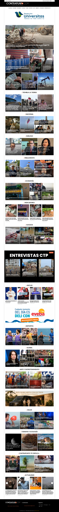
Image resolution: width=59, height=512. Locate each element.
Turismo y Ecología (30, 431)
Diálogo (29, 136)
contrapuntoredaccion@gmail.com (29, 505)
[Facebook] (39, 504)
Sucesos (7, 239)
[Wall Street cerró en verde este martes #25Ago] (36, 187)
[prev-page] (7, 210)
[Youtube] (39, 506)
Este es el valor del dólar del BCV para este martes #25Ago (11, 219)
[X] (49, 504)
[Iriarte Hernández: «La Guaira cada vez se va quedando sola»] (12, 268)
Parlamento (30, 158)
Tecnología (24, 442)
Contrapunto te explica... (29, 453)
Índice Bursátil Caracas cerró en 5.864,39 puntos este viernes (47, 219)
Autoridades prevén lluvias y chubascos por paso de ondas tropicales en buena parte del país (48, 492)
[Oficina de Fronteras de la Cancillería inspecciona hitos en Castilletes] (27, 124)
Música (31, 376)
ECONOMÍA (29, 181)
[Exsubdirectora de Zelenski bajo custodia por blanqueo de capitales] (12, 358)
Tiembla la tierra (30, 92)
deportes (29, 326)
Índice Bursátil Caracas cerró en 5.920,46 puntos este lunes (23, 219)
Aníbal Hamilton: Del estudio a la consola (46, 301)
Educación (24, 81)
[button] (53, 1)
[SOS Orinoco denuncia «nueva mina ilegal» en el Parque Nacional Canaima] (46, 442)
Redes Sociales (8, 466)
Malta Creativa (37, 510)
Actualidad (8, 442)
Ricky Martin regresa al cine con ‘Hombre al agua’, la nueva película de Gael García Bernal (23, 492)
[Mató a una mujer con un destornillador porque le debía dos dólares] (12, 235)
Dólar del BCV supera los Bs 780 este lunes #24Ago (35, 219)
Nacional (8, 128)
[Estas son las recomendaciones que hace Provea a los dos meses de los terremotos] (36, 61)
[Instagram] (44, 504)
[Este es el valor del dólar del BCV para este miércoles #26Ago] (13, 81)
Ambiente (44, 477)
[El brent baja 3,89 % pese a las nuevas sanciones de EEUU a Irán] (46, 81)
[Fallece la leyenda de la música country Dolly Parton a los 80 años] (36, 375)
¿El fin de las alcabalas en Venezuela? (11, 301)
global (29, 347)
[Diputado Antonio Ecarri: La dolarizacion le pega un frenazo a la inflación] (44, 164)
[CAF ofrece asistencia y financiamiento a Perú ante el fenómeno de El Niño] (27, 358)
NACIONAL (29, 114)
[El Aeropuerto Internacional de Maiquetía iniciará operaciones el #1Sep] (17, 61)
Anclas (29, 285)
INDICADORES (30, 202)
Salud (29, 410)
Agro (43, 195)
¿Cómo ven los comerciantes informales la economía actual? (23, 302)
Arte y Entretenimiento (45, 376)
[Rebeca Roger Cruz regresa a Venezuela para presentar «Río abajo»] (36, 384)
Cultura (7, 384)
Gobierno (22, 128)
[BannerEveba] (29, 323)
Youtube (41, 506)
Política (24, 145)
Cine (18, 477)
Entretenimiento (45, 384)
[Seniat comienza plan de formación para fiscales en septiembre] (48, 187)
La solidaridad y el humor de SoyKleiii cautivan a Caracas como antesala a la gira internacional (11, 492)
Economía (8, 196)
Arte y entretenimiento (29, 369)
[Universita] (29, 22)
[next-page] (52, 210)
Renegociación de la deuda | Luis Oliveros (34, 301)
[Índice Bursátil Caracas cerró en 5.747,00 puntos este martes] (17, 191)
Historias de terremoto (9, 273)
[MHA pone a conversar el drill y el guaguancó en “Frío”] (48, 375)
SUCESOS (29, 224)
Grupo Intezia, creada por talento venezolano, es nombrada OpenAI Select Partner (35, 492)
